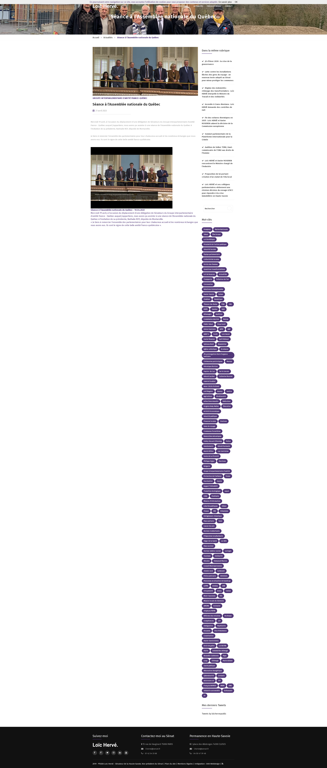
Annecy (219, 391)
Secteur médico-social (212, 551)
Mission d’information (212, 501)
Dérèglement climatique (213, 516)
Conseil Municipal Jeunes (213, 566)
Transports (208, 279)
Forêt (215, 334)
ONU (230, 686)
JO (204, 696)
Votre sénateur (162, 6)
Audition (219, 314)
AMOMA (206, 606)
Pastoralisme (227, 661)
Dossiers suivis (181, 6)
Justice (229, 391)
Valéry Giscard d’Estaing (213, 441)
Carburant (221, 571)
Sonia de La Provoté (211, 456)
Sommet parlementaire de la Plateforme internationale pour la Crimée (217, 137)
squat (227, 491)
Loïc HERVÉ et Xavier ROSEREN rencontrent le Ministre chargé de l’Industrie (217, 163)
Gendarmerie (208, 446)
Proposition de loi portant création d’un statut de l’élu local (217, 175)
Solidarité (219, 556)
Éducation (227, 406)
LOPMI (206, 586)
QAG (223, 309)
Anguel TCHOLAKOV (211, 486)
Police (228, 441)
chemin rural (208, 571)
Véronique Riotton (211, 366)
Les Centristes (223, 451)
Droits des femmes (211, 264)
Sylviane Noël (209, 344)
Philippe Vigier (209, 461)
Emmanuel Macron (220, 561)
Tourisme (207, 556)
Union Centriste (209, 329)
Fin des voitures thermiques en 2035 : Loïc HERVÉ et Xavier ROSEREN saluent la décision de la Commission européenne (217, 122)
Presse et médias (214, 6)
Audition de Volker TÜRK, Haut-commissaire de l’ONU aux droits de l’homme (218, 150)
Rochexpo (228, 616)
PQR (222, 304)
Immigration (208, 626)
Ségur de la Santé (210, 541)
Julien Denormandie (211, 401)
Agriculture (208, 396)
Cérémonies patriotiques (213, 361)
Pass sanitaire (209, 521)
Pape (224, 656)
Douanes (207, 631)
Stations (223, 421)
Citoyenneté (208, 591)
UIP (219, 681)
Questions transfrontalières (214, 269)
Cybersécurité (209, 676)
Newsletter (222, 344)
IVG (221, 596)
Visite (206, 651)
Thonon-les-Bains (210, 304)
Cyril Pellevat (224, 339)
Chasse (206, 511)
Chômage (215, 661)
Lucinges (228, 551)
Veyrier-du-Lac (209, 371)
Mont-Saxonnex (209, 596)
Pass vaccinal (208, 546)
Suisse (220, 294)
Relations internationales (213, 289)
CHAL (205, 496)
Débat (224, 506)
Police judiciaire (210, 576)
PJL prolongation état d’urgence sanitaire (216, 355)
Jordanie (221, 676)
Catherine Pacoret (225, 376)
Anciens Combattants (212, 531)
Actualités (198, 6)
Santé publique (209, 666)
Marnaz (229, 361)
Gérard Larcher (209, 376)
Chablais (207, 299)
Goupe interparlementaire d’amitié (217, 471)
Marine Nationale (221, 229)
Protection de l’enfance (212, 476)
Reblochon (226, 401)
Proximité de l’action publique (215, 244)
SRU (214, 511)
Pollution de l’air (222, 279)
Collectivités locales (211, 259)
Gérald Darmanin (224, 446)
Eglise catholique (210, 349)
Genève (214, 309)
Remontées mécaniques (212, 436)
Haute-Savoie (209, 294)
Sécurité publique (210, 416)
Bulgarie (207, 466)
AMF (229, 329)
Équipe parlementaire (212, 254)
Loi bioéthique (209, 239)
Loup (205, 661)
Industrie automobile (212, 691)
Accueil (96, 37)
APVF (221, 329)
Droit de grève (209, 646)
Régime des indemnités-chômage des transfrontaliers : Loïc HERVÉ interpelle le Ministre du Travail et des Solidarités (218, 92)
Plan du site (170, 764)
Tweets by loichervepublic (214, 713)
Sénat (206, 234)
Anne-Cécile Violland (211, 386)
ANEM (222, 686)
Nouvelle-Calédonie (211, 656)
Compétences (209, 621)
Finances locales (210, 421)
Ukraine (206, 561)
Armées (215, 586)
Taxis (220, 521)
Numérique (218, 299)
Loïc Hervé (226, 334)
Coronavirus (208, 284)
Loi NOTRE (222, 646)
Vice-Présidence (220, 631)
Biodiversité (221, 396)
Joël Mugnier (208, 391)
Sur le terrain (224, 371)
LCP (219, 621)
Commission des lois (211, 319)
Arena (219, 591)
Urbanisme (224, 511)
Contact (228, 6)
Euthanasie (228, 691)
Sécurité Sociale (210, 249)
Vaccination (208, 481)
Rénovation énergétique (213, 671)
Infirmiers (223, 576)
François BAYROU (210, 686)
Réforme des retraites (212, 616)
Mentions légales (185, 764)
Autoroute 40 (209, 681)
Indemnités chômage (220, 651)
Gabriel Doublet (209, 381)
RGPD (206, 309)
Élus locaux (216, 234)
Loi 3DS (223, 541)
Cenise (228, 591)
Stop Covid (221, 324)
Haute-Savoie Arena (211, 641)
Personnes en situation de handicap (217, 581)
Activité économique (211, 411)
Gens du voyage (209, 426)
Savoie (219, 481)
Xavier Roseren (209, 339)
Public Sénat (208, 324)
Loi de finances (209, 274)
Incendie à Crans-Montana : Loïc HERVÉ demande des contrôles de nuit (218, 107)
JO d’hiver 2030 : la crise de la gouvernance (217, 62)
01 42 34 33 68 (150, 753)
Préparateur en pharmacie (213, 536)
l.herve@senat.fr (152, 749)
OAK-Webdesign (213, 764)
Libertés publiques (211, 506)
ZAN (223, 586)
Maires (225, 319)
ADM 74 (206, 334)
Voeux (228, 476)
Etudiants (215, 496)
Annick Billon (208, 451)
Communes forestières (212, 431)
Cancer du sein (209, 526)
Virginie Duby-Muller (211, 406)
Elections (222, 461)
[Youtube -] (131, 177)
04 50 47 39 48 (199, 753)
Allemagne (207, 314)
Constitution (208, 636)
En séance (224, 349)
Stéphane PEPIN (209, 611)
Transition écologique (212, 491)
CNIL (230, 304)
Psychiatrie (221, 626)
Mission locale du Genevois (214, 601)
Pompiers (207, 229)
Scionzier (216, 606)
